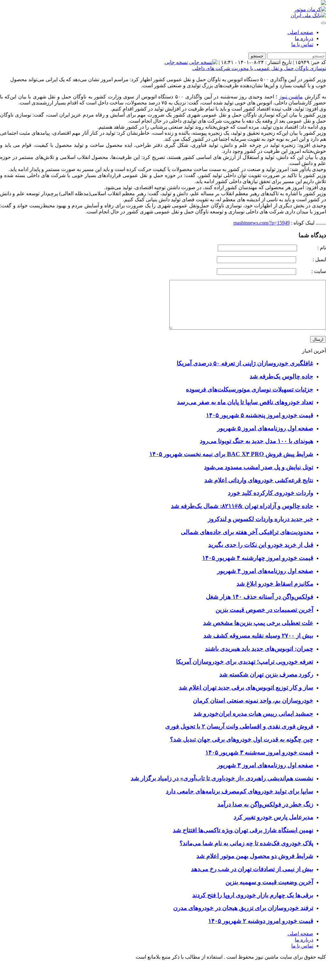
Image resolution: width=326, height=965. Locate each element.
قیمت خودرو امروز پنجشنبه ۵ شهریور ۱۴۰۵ (259, 415)
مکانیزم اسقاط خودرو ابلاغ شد (275, 583)
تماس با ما (302, 44)
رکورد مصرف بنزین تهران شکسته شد (266, 674)
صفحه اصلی (300, 32)
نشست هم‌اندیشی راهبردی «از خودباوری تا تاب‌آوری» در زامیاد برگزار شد (222, 778)
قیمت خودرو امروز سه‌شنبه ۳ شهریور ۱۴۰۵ (259, 752)
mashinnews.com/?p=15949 (261, 222)
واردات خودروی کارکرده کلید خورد (270, 493)
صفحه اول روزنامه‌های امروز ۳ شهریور (265, 765)
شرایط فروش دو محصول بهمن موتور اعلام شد (254, 856)
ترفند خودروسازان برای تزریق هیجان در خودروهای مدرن (243, 907)
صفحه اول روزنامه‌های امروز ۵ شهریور (265, 428)
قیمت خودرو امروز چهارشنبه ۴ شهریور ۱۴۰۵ (257, 557)
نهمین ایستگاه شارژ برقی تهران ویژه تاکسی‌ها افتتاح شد (243, 830)
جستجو (257, 56)
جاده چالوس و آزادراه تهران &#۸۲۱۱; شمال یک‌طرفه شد (242, 506)
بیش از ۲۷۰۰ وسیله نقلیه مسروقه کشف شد (258, 635)
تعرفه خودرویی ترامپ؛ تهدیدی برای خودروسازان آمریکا (244, 661)
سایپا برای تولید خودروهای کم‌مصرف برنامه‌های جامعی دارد (239, 791)
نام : (312, 247)
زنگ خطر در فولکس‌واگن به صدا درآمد (265, 804)
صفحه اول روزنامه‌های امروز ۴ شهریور (265, 571)
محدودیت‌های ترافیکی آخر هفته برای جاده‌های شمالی (247, 532)
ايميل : (311, 259)
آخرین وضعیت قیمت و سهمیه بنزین (269, 882)
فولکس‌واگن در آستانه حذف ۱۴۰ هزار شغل (259, 596)
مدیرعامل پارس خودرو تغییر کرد (273, 817)
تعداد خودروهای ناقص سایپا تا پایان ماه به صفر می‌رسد (245, 402)
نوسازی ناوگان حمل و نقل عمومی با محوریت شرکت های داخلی (259, 68)
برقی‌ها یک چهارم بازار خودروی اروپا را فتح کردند (252, 895)
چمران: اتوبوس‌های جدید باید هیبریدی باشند (259, 648)
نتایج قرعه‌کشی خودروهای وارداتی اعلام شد (258, 480)
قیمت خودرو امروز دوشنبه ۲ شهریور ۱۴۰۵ (260, 921)
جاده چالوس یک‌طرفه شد (281, 376)
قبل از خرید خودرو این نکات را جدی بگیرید (260, 544)
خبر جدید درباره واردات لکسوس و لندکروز (260, 519)
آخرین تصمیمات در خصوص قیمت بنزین (264, 609)
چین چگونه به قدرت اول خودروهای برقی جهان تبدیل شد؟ (241, 739)
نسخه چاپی (176, 62)
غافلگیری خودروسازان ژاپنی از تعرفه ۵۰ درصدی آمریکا (245, 363)
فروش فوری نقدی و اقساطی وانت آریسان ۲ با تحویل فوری (239, 726)
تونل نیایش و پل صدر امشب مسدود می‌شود (258, 467)
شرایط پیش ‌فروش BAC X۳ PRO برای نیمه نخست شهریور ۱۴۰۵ (231, 454)
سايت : (311, 271)
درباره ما (304, 38)
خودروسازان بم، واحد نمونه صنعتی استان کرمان (253, 700)
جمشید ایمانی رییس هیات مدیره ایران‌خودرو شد (253, 713)
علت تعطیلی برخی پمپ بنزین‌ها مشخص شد (258, 622)
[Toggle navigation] (323, 23)
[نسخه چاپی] (203, 62)
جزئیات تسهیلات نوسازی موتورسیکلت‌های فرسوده (249, 389)
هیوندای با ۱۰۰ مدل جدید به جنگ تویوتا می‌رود (256, 441)
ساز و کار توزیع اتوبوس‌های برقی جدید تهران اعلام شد (246, 687)
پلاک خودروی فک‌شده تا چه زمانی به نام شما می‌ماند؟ (246, 843)
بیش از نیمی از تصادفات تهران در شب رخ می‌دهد (252, 869)
